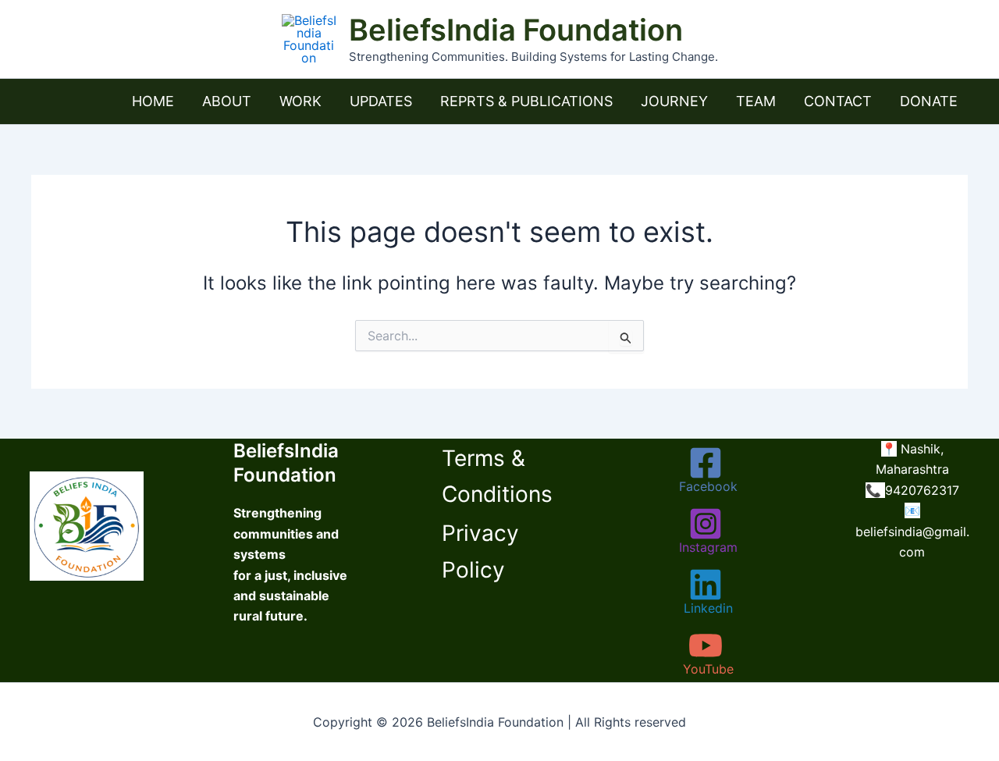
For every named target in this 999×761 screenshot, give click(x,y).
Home (153, 101)
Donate (929, 101)
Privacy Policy (480, 551)
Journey (674, 101)
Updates (381, 101)
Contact (838, 101)
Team (756, 101)
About (226, 101)
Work (300, 101)
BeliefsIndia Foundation (516, 30)
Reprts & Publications (526, 101)
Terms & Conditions (497, 476)
